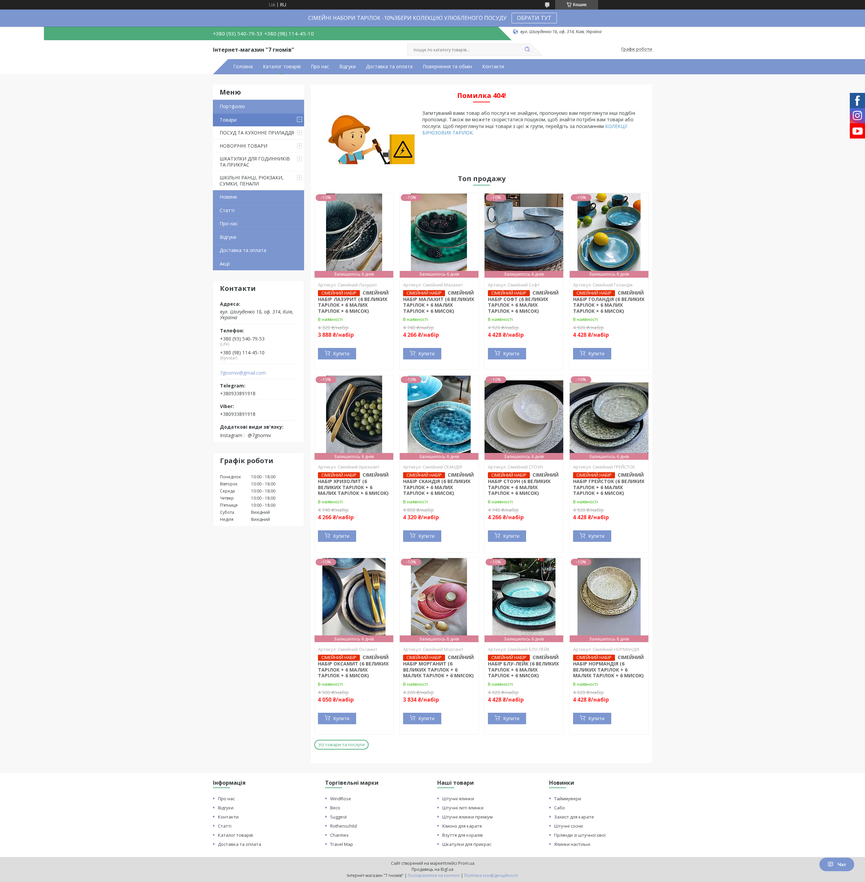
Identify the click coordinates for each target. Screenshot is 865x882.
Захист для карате (574, 817)
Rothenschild (343, 826)
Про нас (320, 66)
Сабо (559, 808)
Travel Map (341, 844)
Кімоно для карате (462, 826)
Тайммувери (567, 799)
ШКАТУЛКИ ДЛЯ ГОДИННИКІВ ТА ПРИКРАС (255, 161)
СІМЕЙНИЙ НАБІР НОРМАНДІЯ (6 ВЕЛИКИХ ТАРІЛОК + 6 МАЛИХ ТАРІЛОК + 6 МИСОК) (608, 666)
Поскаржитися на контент (434, 875)
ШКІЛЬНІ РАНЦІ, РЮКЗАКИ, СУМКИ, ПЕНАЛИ (251, 180)
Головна (243, 66)
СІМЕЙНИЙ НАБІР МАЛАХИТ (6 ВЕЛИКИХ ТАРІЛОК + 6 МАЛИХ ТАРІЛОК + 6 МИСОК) (438, 301)
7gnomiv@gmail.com (243, 373)
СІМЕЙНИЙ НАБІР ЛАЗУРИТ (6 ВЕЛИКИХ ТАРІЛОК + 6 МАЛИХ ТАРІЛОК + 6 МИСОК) (353, 301)
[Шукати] (527, 50)
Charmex (339, 835)
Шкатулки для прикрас (466, 844)
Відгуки (347, 66)
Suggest (338, 817)
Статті (227, 210)
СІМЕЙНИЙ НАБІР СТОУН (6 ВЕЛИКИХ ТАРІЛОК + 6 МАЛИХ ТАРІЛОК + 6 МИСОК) (523, 484)
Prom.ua (466, 863)
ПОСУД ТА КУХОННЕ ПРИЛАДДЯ (257, 132)
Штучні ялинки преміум (467, 817)
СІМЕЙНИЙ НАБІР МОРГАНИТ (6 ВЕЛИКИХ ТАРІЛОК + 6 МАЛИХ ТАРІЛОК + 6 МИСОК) (438, 666)
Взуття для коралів (462, 835)
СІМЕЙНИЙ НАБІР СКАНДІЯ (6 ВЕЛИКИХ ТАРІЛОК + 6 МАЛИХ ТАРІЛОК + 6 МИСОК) (438, 484)
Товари (228, 120)
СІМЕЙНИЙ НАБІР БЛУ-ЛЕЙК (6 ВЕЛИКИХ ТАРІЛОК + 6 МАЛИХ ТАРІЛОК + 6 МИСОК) (523, 666)
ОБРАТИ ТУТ (534, 18)
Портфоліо (232, 106)
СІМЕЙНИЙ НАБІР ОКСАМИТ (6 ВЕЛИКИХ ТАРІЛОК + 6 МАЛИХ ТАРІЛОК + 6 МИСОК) (353, 666)
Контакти (493, 66)
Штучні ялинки (458, 799)
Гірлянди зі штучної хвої (580, 835)
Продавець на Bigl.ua (432, 869)
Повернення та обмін (447, 66)
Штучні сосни (568, 826)
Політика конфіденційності (491, 875)
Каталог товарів (282, 66)
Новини (228, 197)
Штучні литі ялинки (463, 808)
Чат (842, 864)
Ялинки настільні (572, 844)
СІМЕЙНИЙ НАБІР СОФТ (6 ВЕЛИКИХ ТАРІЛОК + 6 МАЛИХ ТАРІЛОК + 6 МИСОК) (523, 301)
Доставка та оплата (389, 66)
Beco (335, 808)
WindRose (340, 799)
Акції (225, 263)
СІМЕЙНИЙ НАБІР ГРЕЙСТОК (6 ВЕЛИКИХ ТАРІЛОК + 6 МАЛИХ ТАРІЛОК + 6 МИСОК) (608, 484)
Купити (341, 353)
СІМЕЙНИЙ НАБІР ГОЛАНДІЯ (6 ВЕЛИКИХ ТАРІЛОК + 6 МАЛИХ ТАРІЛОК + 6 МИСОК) (608, 301)
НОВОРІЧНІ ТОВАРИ (243, 146)
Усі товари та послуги (341, 744)
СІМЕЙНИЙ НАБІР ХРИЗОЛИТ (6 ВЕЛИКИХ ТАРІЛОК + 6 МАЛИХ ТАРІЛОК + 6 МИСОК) (353, 484)
